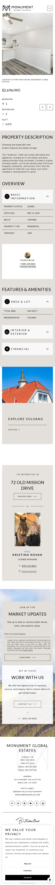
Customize (27, 871)
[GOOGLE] (24, 803)
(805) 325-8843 (28, 264)
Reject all (27, 864)
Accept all (27, 877)
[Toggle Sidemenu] (49, 8)
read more (12, 429)
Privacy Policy (28, 650)
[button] (27, 704)
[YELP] (36, 803)
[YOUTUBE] (30, 803)
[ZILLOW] (42, 803)
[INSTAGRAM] (12, 803)
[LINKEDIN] (18, 803)
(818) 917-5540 (27, 763)
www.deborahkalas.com (27, 795)
